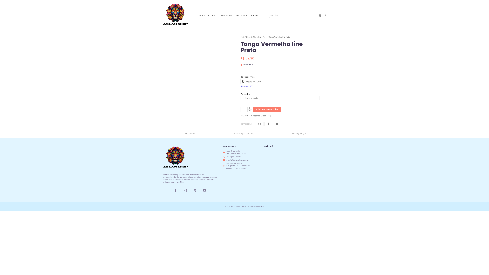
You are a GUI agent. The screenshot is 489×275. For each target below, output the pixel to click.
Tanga (265, 37)
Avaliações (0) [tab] (299, 133)
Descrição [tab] (190, 133)
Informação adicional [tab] (244, 133)
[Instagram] (185, 190)
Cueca (263, 116)
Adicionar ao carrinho (267, 109)
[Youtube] (204, 190)
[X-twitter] (195, 190)
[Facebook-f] (175, 190)
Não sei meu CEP (247, 86)
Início (243, 37)
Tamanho (245, 94)
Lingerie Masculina (253, 37)
